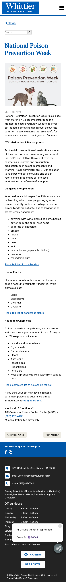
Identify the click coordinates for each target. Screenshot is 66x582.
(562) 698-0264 (31, 400)
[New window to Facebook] (6, 453)
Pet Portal (33, 564)
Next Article (51, 435)
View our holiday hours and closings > (23, 544)
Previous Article (16, 435)
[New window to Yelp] (11, 453)
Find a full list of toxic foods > (22, 264)
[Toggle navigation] (61, 7)
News (11, 23)
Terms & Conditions (28, 578)
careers (36, 554)
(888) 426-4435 (14, 416)
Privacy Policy (13, 578)
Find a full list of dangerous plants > (25, 312)
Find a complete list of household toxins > (29, 384)
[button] (58, 548)
